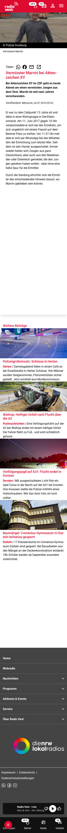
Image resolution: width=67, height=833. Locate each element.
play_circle (52, 808)
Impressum (8, 772)
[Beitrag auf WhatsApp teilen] (18, 67)
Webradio (9, 668)
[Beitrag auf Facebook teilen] (25, 67)
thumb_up (59, 809)
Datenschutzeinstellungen (17, 778)
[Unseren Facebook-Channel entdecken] (9, 785)
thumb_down (46, 809)
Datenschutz (27, 772)
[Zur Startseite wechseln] (11, 6)
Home (7, 658)
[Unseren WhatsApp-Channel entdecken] (3, 785)
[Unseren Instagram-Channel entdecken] (15, 785)
